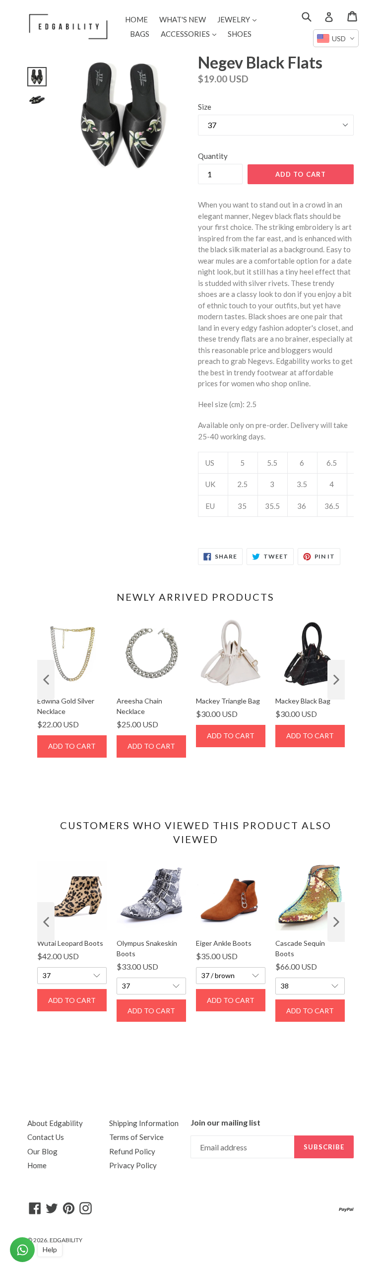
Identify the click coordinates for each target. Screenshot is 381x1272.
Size (204, 106)
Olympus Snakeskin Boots (147, 948)
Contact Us (45, 1136)
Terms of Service (136, 1136)
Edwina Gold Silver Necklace (65, 706)
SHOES (240, 33)
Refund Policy (132, 1151)
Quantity (213, 155)
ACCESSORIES (191, 33)
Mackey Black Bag (302, 701)
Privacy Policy (133, 1165)
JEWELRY (239, 19)
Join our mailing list (225, 1122)
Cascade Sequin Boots (300, 948)
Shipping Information (144, 1123)
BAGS (139, 33)
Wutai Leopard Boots (70, 943)
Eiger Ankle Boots (224, 943)
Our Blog (42, 1151)
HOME (136, 19)
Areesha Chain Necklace (139, 706)
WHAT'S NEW (182, 19)
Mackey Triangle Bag (228, 701)
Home (37, 1165)
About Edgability (55, 1123)
